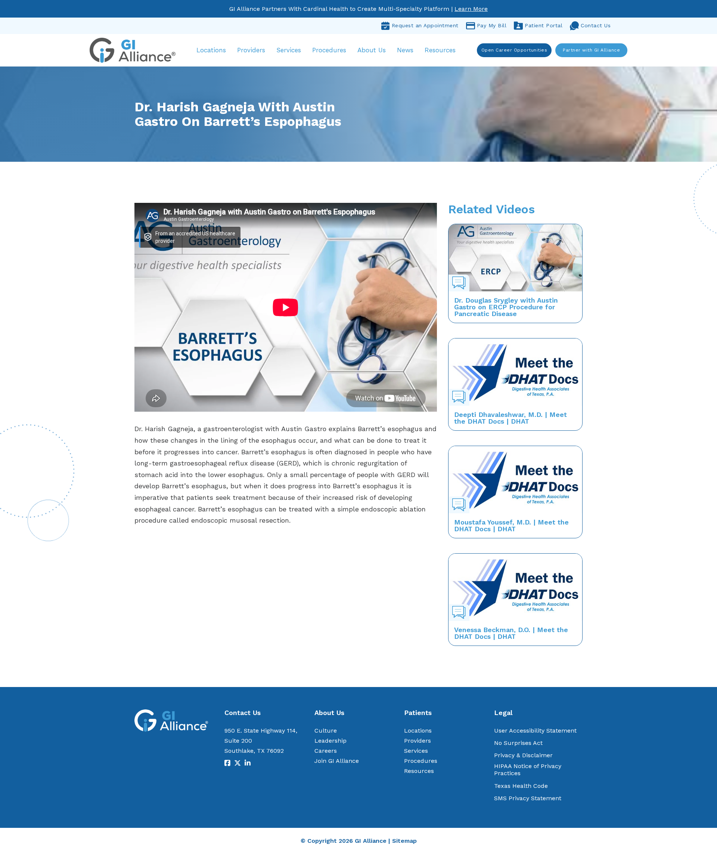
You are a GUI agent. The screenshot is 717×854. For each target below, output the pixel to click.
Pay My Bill (492, 25)
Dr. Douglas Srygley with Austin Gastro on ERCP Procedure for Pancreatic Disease (506, 307)
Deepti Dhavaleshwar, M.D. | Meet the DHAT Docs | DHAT (510, 418)
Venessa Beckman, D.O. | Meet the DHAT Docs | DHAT (511, 633)
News (405, 50)
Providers (251, 50)
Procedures (329, 50)
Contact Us (596, 25)
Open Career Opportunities (514, 50)
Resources (440, 50)
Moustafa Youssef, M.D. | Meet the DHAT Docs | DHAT (511, 525)
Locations (211, 50)
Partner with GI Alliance (591, 50)
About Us (371, 50)
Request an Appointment (425, 25)
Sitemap (404, 840)
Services (288, 50)
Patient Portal (543, 25)
